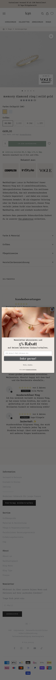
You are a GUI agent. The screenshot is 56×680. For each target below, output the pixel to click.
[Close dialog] (52, 309)
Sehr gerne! (28, 358)
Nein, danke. (28, 365)
